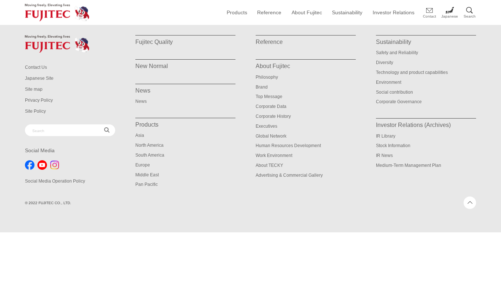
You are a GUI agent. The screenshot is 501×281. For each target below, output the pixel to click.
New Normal (151, 66)
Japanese (449, 16)
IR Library (385, 136)
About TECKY (269, 165)
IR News (384, 155)
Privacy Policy (39, 100)
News (141, 101)
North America (149, 145)
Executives (266, 126)
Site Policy (35, 111)
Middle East (147, 174)
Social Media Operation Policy (55, 181)
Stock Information (393, 145)
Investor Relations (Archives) (413, 125)
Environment (388, 82)
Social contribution (394, 92)
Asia (139, 135)
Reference (269, 12)
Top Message (269, 96)
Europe (142, 165)
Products (237, 12)
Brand (262, 87)
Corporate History (273, 116)
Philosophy (267, 77)
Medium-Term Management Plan (408, 165)
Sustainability (347, 12)
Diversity (384, 62)
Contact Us (36, 67)
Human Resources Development (288, 145)
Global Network (271, 136)
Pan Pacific (146, 184)
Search (470, 16)
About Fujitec (307, 12)
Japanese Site (39, 78)
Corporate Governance (399, 101)
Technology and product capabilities (412, 72)
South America (149, 155)
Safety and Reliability (397, 52)
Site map (34, 89)
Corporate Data (271, 106)
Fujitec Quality (154, 42)
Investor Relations (393, 12)
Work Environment (274, 155)
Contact (429, 16)
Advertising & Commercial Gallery (289, 175)
